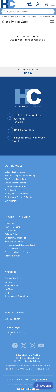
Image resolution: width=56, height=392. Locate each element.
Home (4, 16)
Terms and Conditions (29, 358)
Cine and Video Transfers (15, 186)
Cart (6, 322)
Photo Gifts (32, 16)
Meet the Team (11, 285)
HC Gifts (28, 73)
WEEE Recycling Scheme (29, 361)
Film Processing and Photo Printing (20, 175)
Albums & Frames (17, 16)
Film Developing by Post (15, 179)
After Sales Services (13, 190)
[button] (46, 4)
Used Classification (13, 248)
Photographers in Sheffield (16, 193)
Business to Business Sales (16, 252)
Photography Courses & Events (18, 197)
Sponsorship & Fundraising (16, 296)
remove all (40, 39)
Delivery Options (12, 234)
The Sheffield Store (13, 278)
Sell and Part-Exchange (15, 172)
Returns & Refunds (13, 256)
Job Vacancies (11, 289)
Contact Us (10, 223)
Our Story (9, 282)
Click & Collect (11, 230)
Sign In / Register (12, 319)
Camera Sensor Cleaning (15, 183)
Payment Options (12, 227)
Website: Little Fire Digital (25, 384)
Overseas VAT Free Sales (15, 238)
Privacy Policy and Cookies (28, 355)
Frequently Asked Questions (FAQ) (20, 245)
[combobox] (28, 11)
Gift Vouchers (11, 201)
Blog (7, 293)
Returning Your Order (14, 241)
